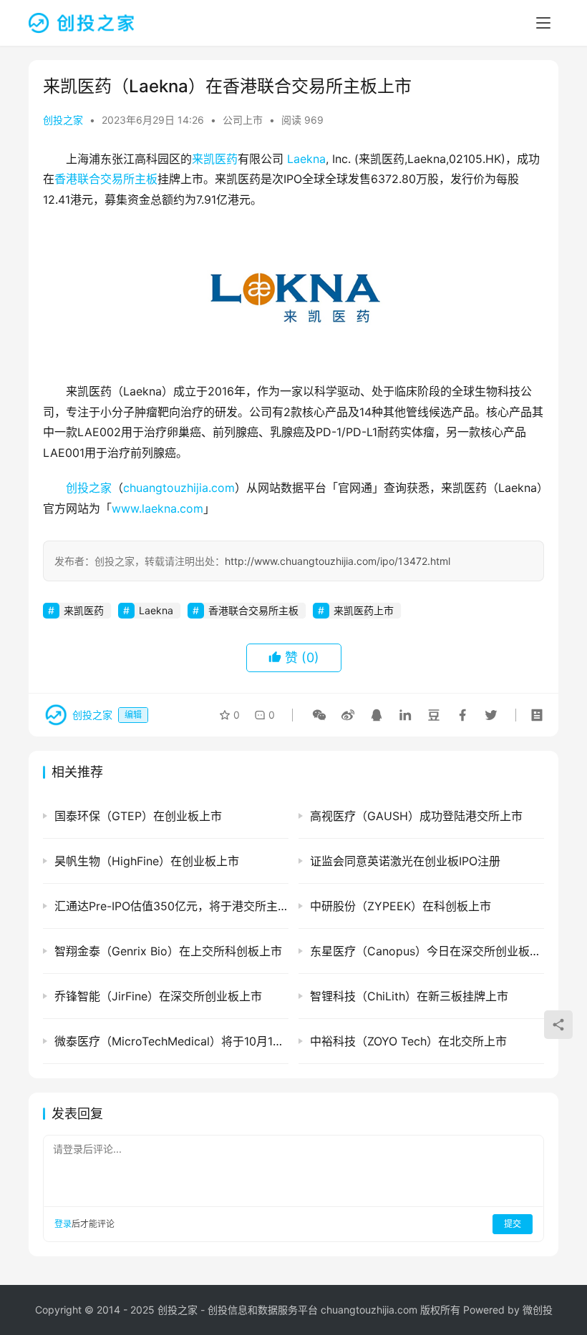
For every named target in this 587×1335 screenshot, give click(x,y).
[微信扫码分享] (319, 715)
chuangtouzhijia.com (179, 488)
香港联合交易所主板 (105, 179)
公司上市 (243, 120)
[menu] (543, 23)
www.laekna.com (157, 508)
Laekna (306, 159)
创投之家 (63, 120)
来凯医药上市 (364, 610)
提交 (512, 1223)
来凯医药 (215, 159)
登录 (63, 1223)
